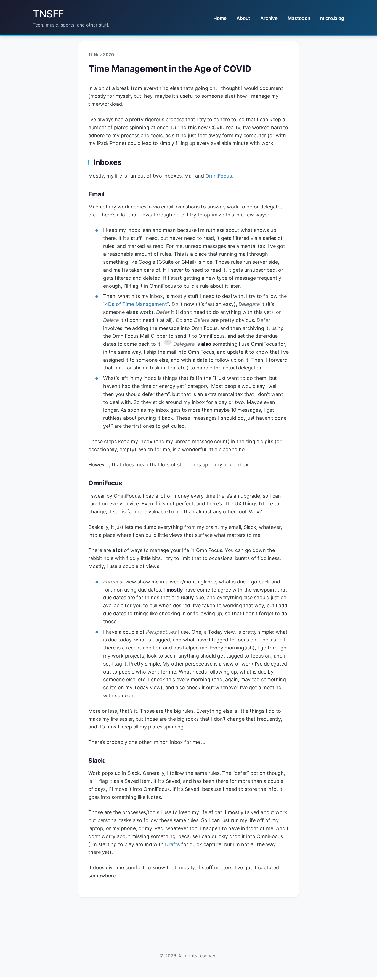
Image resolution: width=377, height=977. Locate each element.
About (243, 18)
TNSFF (48, 14)
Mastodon (299, 18)
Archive (269, 18)
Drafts (172, 844)
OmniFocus (218, 176)
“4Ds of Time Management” (136, 304)
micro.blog (332, 18)
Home (220, 18)
